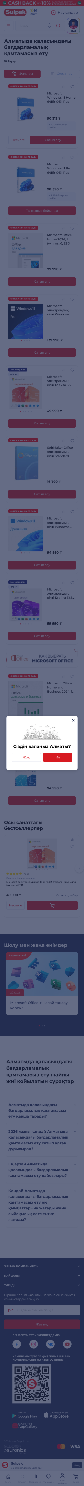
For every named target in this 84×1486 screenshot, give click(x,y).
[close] (73, 720)
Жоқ (26, 757)
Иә (58, 757)
